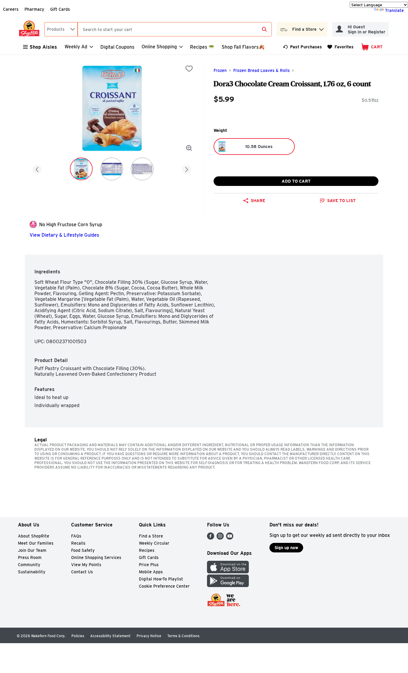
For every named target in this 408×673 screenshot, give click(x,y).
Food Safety (83, 550)
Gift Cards (60, 9)
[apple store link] (228, 572)
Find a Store (151, 536)
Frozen (220, 70)
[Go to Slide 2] (112, 169)
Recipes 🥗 (202, 47)
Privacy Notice (148, 636)
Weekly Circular (154, 543)
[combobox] (61, 29)
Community (29, 564)
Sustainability (31, 571)
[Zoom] (189, 148)
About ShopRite (33, 536)
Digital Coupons (117, 47)
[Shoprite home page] (30, 29)
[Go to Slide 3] (142, 169)
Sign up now (286, 547)
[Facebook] (210, 538)
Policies (77, 636)
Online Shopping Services (96, 557)
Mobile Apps (151, 571)
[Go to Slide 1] (81, 169)
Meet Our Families (35, 543)
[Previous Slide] (37, 168)
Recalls (78, 543)
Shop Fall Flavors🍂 (243, 47)
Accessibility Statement (110, 636)
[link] (302, 47)
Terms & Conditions (183, 636)
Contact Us (82, 571)
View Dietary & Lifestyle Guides (64, 235)
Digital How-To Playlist (161, 579)
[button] (321, 28)
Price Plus (149, 564)
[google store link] (228, 585)
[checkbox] (189, 68)
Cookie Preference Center (164, 586)
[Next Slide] (186, 168)
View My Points (86, 564)
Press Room (30, 557)
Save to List (341, 200)
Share (258, 200)
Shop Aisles (43, 47)
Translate (394, 10)
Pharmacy (34, 9)
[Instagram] (220, 538)
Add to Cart (296, 181)
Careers (11, 9)
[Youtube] (229, 538)
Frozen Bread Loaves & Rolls (261, 70)
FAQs (76, 536)
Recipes (146, 550)
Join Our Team (32, 550)
